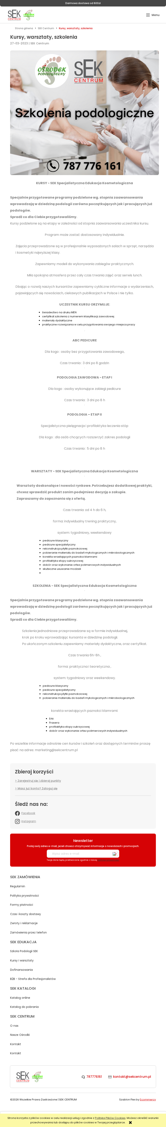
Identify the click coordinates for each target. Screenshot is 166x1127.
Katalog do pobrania (24, 1007)
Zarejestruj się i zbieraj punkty (39, 781)
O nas (14, 1026)
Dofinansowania (21, 970)
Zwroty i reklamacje (24, 923)
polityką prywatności (108, 860)
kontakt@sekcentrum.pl (132, 1077)
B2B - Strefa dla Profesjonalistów (33, 979)
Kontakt (15, 1044)
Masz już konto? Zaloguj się (37, 788)
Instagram (28, 821)
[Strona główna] (20, 15)
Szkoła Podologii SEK (24, 951)
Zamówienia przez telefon (28, 932)
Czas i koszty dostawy (25, 914)
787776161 (94, 1077)
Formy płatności (21, 905)
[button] (153, 15)
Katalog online (20, 998)
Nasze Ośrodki (20, 1035)
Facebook (28, 813)
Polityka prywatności (24, 896)
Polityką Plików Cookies (110, 1118)
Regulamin (17, 886)
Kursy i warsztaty (22, 960)
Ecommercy (148, 1099)
